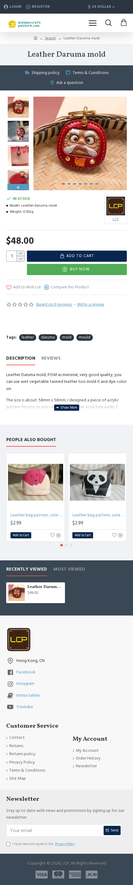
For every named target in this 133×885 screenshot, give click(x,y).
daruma (48, 337)
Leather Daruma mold (45, 587)
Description (20, 358)
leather (28, 337)
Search (50, 38)
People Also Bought (31, 440)
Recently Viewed (26, 569)
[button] (39, 143)
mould (84, 337)
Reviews (51, 358)
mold (66, 337)
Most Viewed (69, 569)
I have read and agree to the (43, 844)
